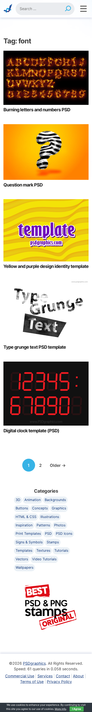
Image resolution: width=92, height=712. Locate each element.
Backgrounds (55, 500)
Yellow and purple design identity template (46, 266)
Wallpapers (24, 567)
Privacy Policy (59, 681)
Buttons (22, 508)
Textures (43, 550)
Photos (59, 525)
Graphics (59, 508)
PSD (48, 533)
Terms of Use (32, 681)
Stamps (53, 542)
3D (18, 500)
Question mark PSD (23, 185)
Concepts (40, 508)
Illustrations (49, 517)
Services (45, 676)
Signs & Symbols (29, 542)
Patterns (43, 525)
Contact (63, 676)
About (78, 676)
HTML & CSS (26, 517)
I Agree (76, 708)
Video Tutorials (44, 559)
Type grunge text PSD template (34, 347)
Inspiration (24, 525)
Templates (24, 550)
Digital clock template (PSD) (31, 430)
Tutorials (61, 550)
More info (60, 708)
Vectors (22, 559)
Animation (32, 500)
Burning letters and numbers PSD (36, 109)
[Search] (67, 9)
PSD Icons (64, 533)
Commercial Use (19, 676)
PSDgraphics (34, 663)
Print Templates (28, 533)
